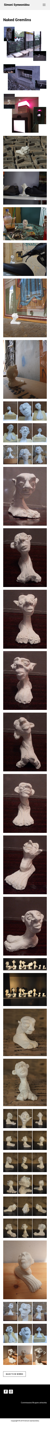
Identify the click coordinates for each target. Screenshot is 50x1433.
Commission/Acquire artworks (34, 1402)
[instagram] (11, 1392)
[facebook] (6, 1392)
